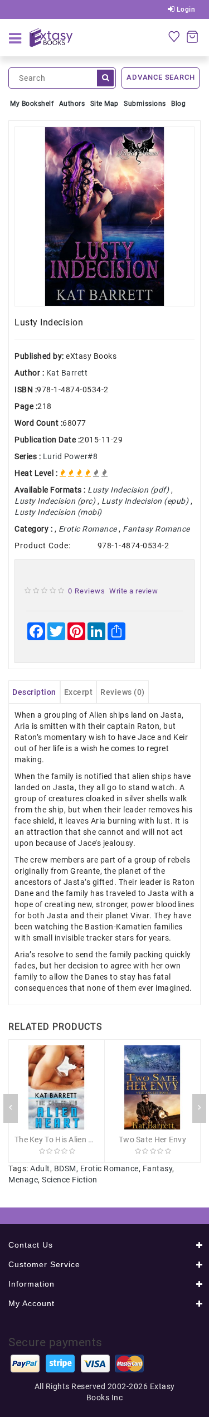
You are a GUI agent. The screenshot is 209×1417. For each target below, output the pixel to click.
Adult (40, 1168)
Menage (23, 1179)
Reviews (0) (122, 692)
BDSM (65, 1168)
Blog (178, 104)
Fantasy (158, 1168)
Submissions (145, 104)
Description (34, 692)
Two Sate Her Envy (152, 1139)
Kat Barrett (67, 372)
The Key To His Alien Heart (61, 1139)
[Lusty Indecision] (104, 216)
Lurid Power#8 (70, 456)
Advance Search (161, 77)
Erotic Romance (109, 1168)
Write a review (133, 591)
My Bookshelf (32, 104)
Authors (72, 104)
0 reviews (86, 591)
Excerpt (78, 692)
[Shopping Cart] (192, 36)
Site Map (104, 104)
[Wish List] (173, 36)
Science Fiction (70, 1179)
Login (184, 9)
